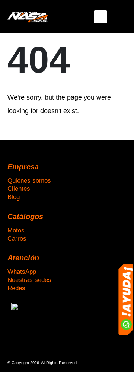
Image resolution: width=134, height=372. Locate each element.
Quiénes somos (29, 180)
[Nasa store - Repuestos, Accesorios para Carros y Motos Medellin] (27, 16)
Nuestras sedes (29, 279)
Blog (13, 197)
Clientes (18, 188)
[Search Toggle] (121, 17)
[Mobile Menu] (100, 16)
